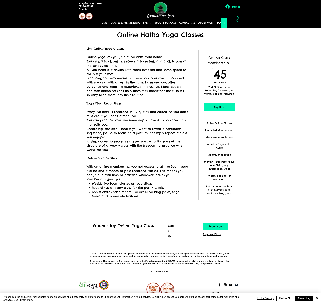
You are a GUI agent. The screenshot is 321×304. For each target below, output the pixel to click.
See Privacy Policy (23, 299)
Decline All (284, 298)
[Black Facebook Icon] (219, 285)
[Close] (317, 298)
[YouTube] (231, 285)
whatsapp (152, 261)
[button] (237, 19)
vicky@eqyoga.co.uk (90, 3)
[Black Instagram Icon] (225, 285)
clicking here (198, 261)
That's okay (304, 298)
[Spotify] (236, 285)
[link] (126, 225)
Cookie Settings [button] (265, 298)
